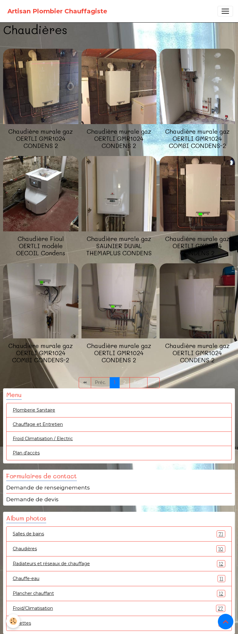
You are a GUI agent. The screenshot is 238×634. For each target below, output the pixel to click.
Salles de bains (118, 534)
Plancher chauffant (118, 593)
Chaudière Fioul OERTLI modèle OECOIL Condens (40, 246)
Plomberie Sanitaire (34, 410)
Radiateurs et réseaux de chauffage (118, 564)
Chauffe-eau (118, 579)
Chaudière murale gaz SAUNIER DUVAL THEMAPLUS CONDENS (119, 246)
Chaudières (118, 549)
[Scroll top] (225, 621)
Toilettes (118, 623)
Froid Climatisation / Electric (43, 438)
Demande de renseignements (48, 487)
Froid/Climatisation (118, 608)
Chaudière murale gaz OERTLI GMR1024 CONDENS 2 (40, 138)
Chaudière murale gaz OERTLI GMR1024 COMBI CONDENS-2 (197, 138)
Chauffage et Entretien (38, 424)
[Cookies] (13, 621)
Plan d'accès (26, 453)
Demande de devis (32, 499)
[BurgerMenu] (225, 11)
